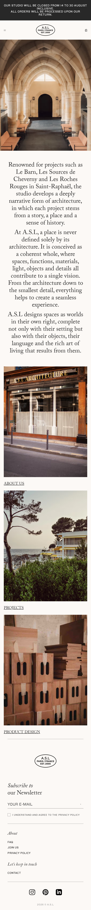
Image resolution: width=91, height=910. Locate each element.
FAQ (10, 842)
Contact (14, 872)
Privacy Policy (19, 853)
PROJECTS (14, 608)
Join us (13, 847)
